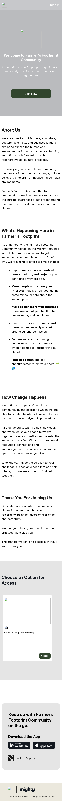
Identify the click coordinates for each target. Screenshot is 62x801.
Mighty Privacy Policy (43, 796)
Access (44, 656)
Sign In (55, 5)
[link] (27, 628)
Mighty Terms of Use (18, 796)
